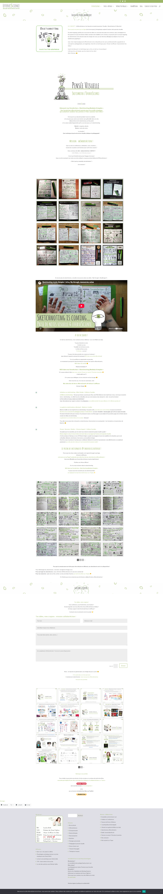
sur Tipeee (81, 780)
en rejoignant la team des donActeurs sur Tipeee (81, 472)
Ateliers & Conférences (107, 819)
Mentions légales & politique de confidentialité (78, 883)
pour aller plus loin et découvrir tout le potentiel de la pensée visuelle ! (82, 442)
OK (144, 891)
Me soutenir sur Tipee (107, 840)
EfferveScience (95, 6)
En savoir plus (72, 877)
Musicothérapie (73, 833)
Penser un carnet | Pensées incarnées (111, 835)
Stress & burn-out (74, 846)
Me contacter (105, 837)
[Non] (161, 891)
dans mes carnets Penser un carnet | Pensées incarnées (87, 372)
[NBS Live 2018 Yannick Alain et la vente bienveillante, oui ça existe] (47, 488)
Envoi (123, 666)
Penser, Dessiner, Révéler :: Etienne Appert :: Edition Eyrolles (78, 429)
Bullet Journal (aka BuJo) (107, 832)
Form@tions (134, 6)
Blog (141, 6)
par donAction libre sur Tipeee (82, 573)
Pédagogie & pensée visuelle (76, 843)
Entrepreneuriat (73, 830)
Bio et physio (72, 825)
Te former (78, 351)
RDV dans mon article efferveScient (93, 356)
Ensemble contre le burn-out (109, 817)
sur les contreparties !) (87, 785)
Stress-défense (108, 6)
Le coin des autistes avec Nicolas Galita (47, 864)
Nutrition (71, 838)
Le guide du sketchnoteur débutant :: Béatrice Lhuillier (76, 407)
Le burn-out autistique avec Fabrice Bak (47, 859)
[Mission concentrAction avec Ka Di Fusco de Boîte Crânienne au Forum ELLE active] (113, 503)
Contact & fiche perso (151, 6)
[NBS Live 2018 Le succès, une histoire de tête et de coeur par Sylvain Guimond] (69, 519)
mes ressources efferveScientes (89, 677)
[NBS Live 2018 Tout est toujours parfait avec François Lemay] (113, 549)
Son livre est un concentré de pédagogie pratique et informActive (76, 411)
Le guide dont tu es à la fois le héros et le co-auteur (71, 418)
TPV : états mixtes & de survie (45, 861)
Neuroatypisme (73, 835)
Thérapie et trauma (74, 851)
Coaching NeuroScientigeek (108, 824)
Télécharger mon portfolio (81, 774)
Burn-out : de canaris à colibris (45, 851)
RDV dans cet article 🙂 (81, 363)
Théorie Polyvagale (74, 848)
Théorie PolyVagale (121, 6)
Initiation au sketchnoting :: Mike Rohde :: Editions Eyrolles (77, 392)
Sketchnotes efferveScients (108, 830)
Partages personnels (74, 841)
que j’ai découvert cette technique (102, 409)
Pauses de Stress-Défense (108, 822)
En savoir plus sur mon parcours (82, 675)
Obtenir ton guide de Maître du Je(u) (111, 827)
